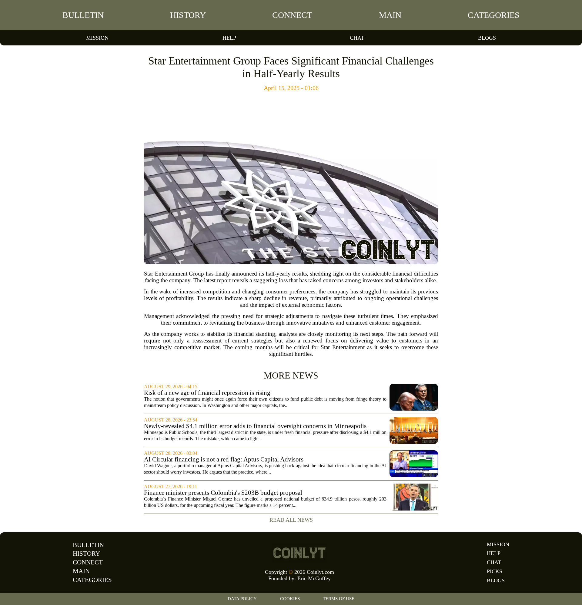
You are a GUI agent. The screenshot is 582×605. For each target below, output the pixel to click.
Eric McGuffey (314, 578)
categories (494, 15)
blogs (487, 38)
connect (292, 15)
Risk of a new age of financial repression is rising (207, 393)
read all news (291, 520)
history (188, 15)
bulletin (83, 15)
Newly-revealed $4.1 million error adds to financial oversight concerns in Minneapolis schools (255, 426)
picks (494, 571)
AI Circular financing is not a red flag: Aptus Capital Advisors (223, 459)
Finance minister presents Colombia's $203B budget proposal (223, 493)
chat (357, 38)
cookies (290, 598)
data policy (242, 598)
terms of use (338, 598)
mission (97, 38)
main (390, 15)
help (229, 38)
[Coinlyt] (299, 553)
